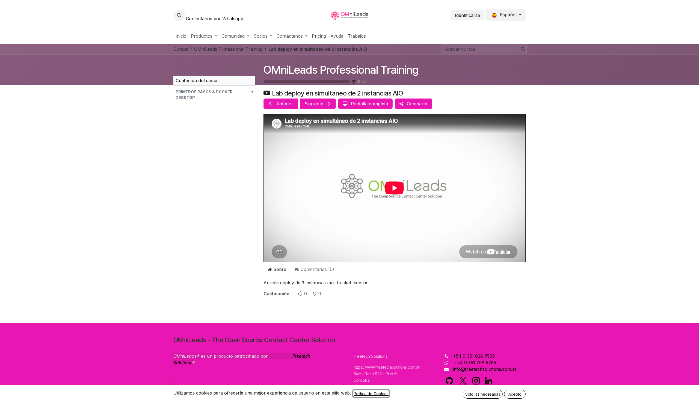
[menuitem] (181, 36)
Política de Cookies (371, 393)
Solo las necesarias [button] (482, 394)
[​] (449, 380)
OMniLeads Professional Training (341, 69)
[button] (179, 15)
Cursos (180, 49)
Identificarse (467, 15)
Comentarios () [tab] (316, 269)
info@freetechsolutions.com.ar (485, 369)
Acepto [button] (515, 394)
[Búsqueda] (521, 49)
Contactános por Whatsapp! (215, 18)
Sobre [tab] (279, 269)
